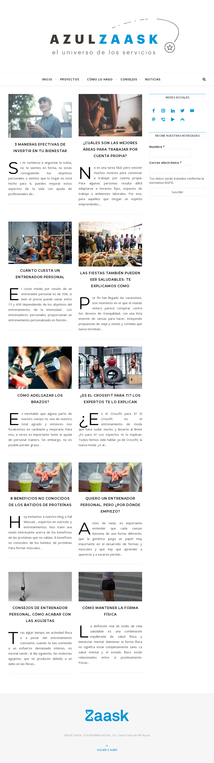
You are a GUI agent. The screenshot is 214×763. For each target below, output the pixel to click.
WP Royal (144, 735)
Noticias (152, 79)
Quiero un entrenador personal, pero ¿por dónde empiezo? (110, 504)
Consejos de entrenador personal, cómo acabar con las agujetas (40, 614)
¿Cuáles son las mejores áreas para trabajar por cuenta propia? (110, 149)
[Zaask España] (107, 715)
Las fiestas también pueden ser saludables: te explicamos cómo (110, 279)
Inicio (47, 79)
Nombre (157, 147)
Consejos (129, 79)
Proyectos (69, 79)
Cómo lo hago (100, 79)
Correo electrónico (165, 162)
